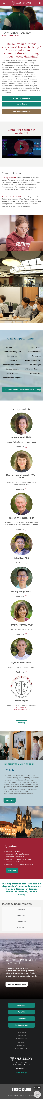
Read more (20, 447)
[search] (4, 3)
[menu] (39, 3)
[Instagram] (23, 1089)
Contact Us (20, 1073)
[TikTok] (29, 1089)
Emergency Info (21, 1045)
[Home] (21, 3)
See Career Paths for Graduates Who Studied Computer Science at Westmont (22, 390)
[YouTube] (20, 1089)
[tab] (21, 910)
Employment (21, 1032)
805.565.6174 (21, 708)
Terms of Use (21, 1035)
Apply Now (21, 1018)
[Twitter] (16, 1089)
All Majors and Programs (21, 111)
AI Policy (21, 1042)
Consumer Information (21, 1049)
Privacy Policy (21, 1039)
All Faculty (21, 723)
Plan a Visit (21, 1012)
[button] (21, 910)
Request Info (21, 1005)
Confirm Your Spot (21, 1025)
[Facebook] (13, 1089)
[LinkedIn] (26, 1089)
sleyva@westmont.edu (21, 710)
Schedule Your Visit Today (16, 984)
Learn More (10, 800)
